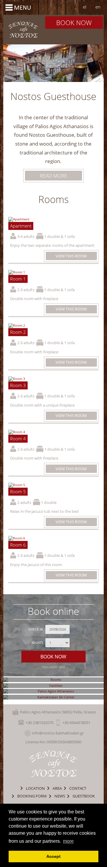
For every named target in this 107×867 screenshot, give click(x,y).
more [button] (68, 841)
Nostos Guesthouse (23, 29)
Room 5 (18, 492)
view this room (71, 256)
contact (77, 788)
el (84, 7)
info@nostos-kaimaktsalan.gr (58, 733)
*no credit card (53, 667)
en (97, 7)
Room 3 (18, 385)
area (57, 788)
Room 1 (18, 279)
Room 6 (18, 545)
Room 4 (18, 439)
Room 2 (18, 332)
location (35, 788)
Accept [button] (53, 856)
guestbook (84, 796)
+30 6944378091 (76, 722)
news (59, 796)
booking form (32, 796)
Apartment (21, 226)
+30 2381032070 (40, 722)
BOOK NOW (74, 22)
